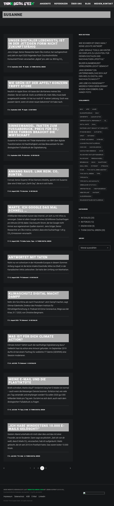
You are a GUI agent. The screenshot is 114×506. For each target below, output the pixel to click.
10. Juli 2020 (13, 410)
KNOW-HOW (86, 226)
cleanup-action (96, 117)
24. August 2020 (14, 191)
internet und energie (87, 139)
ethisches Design (85, 132)
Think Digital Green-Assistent (97, 170)
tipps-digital (84, 177)
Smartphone (102, 162)
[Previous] (7, 469)
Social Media (84, 166)
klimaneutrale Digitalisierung (90, 143)
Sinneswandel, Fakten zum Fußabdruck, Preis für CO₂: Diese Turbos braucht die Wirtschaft (34, 130)
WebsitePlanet (85, 192)
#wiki (81, 109)
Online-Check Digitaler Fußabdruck (91, 154)
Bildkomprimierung (86, 113)
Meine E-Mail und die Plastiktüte (27, 380)
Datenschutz (19, 496)
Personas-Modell (97, 158)
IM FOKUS (33, 110)
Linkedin (42, 496)
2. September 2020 (15, 155)
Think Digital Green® (87, 173)
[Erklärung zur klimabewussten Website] (94, 495)
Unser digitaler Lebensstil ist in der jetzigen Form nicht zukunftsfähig (37, 44)
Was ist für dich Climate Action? (31, 338)
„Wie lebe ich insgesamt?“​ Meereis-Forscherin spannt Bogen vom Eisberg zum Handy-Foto (93, 87)
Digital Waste (84, 124)
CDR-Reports (84, 117)
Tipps (32, 241)
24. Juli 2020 (13, 363)
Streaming (104, 166)
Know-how (83, 147)
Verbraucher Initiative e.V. (88, 185)
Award (94, 109)
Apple (25, 110)
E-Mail (26, 410)
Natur (101, 151)
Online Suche (26, 241)
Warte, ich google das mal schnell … (33, 209)
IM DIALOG (36, 155)
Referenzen (61, 3)
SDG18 (93, 162)
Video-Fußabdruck (100, 189)
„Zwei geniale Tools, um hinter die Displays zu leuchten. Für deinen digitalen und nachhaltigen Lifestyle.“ (94, 54)
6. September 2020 (15, 110)
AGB (28, 496)
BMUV (97, 113)
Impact (82, 136)
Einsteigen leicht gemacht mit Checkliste (93, 128)
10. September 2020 (15, 67)
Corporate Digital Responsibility (90, 120)
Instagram (90, 136)
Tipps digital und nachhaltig (89, 181)
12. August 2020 (14, 277)
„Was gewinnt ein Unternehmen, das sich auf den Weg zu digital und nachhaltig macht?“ (93, 74)
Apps (87, 109)
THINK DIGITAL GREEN (39, 67)
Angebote (45, 3)
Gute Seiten (98, 132)
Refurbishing (84, 162)
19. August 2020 (14, 241)
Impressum (8, 496)
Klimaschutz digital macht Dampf (34, 295)
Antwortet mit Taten (28, 257)
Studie (27, 67)
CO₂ (105, 120)
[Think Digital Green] (19, 3)
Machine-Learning (95, 147)
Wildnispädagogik (85, 196)
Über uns (76, 3)
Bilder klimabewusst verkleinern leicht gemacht (94, 64)
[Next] (70, 469)
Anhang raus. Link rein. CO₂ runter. (33, 173)
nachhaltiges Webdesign (88, 151)
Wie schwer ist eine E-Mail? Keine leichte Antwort (93, 44)
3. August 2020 (14, 320)
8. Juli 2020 (12, 456)
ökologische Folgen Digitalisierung (91, 200)
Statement (25, 277)
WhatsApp (96, 192)
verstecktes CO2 (85, 189)
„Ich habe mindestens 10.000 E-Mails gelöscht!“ (37, 427)
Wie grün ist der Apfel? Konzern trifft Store (38, 84)
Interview (27, 155)
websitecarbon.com (35, 489)
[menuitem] (46, 3)
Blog (88, 3)
